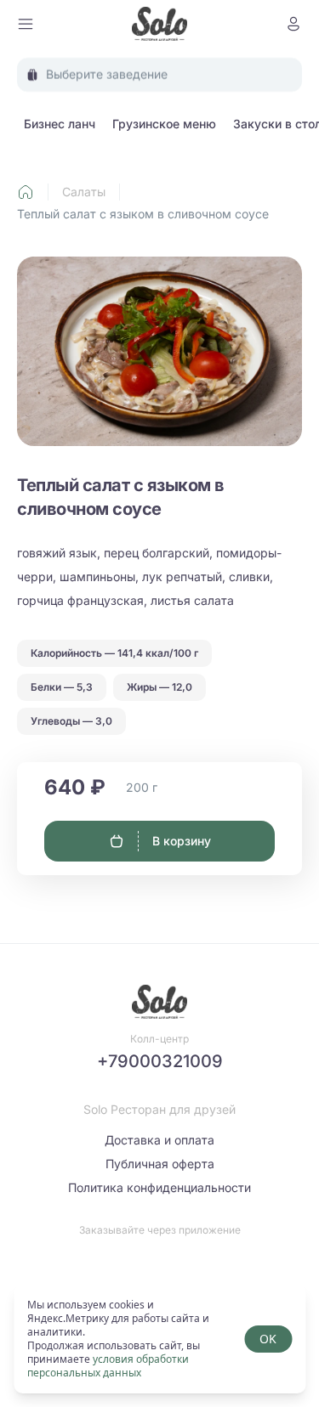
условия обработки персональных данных (108, 1366)
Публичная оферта (159, 1163)
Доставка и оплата (159, 1140)
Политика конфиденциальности (159, 1187)
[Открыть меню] (25, 23)
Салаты (83, 191)
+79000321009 (160, 1061)
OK (267, 1339)
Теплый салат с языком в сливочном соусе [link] (143, 213)
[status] (159, 1339)
